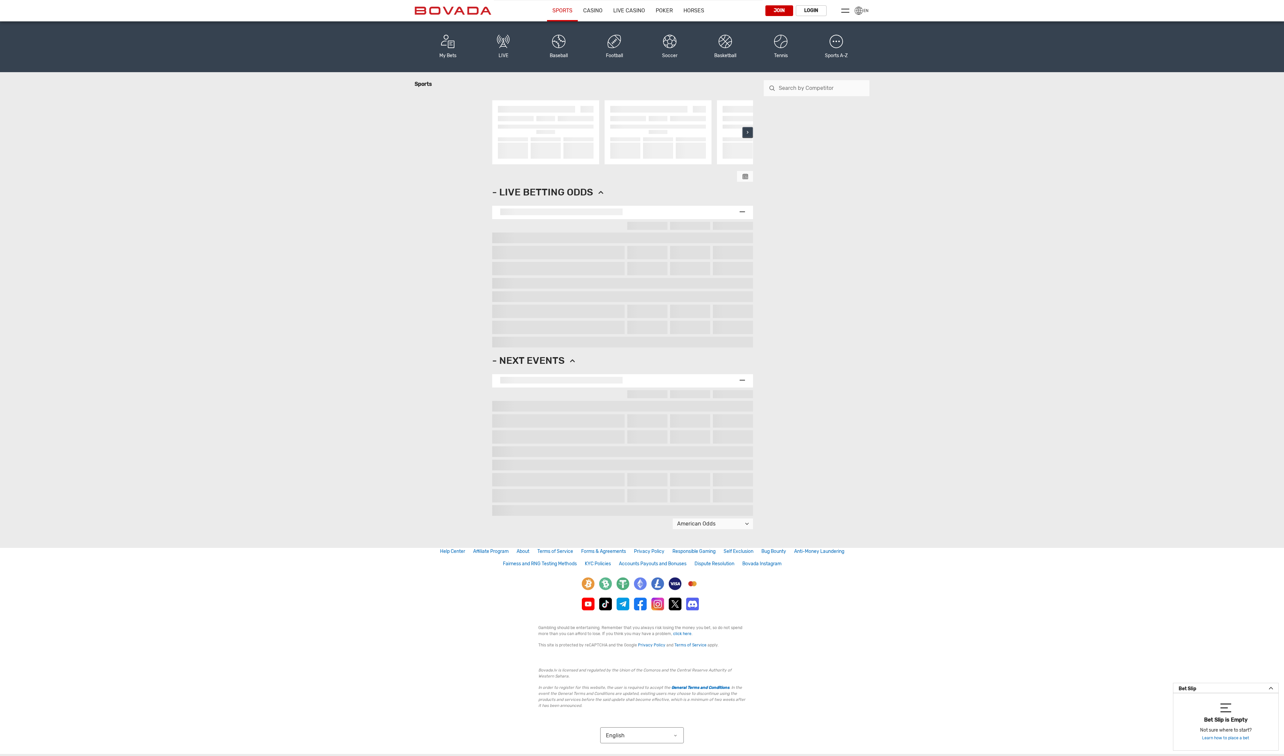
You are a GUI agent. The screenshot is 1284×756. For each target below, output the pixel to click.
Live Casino (629, 10)
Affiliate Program (491, 551)
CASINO (593, 10)
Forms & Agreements (603, 551)
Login (811, 10)
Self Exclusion (738, 551)
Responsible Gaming (694, 551)
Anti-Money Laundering (819, 551)
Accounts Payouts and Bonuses (652, 564)
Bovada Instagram (761, 564)
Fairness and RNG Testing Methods (540, 564)
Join (779, 10)
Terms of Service (555, 551)
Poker (664, 10)
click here (682, 633)
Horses (693, 10)
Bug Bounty (773, 551)
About (523, 551)
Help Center (452, 551)
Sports (562, 10)
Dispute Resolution (714, 564)
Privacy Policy (649, 551)
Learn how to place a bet (1225, 738)
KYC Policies (598, 564)
